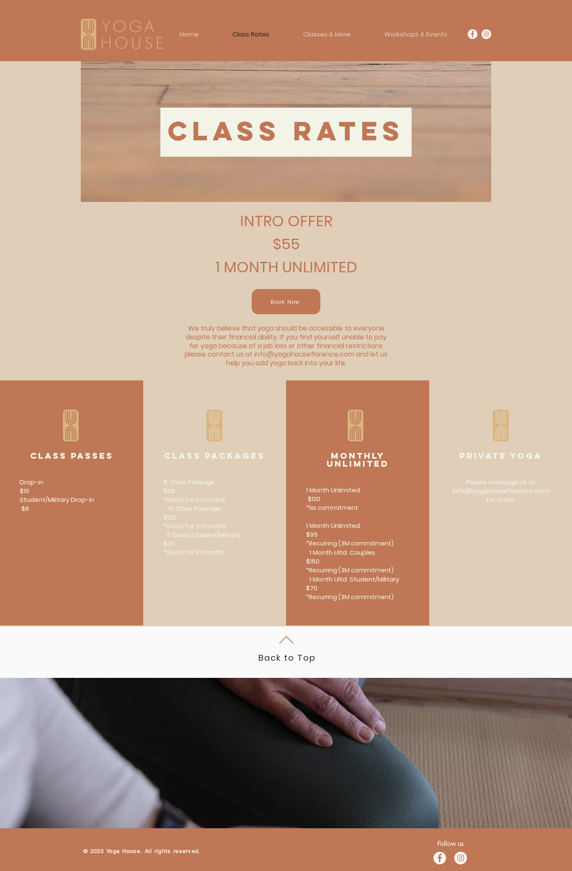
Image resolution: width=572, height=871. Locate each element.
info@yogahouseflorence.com (304, 354)
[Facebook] (472, 34)
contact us (226, 354)
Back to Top (287, 658)
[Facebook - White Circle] (439, 858)
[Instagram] (486, 34)
